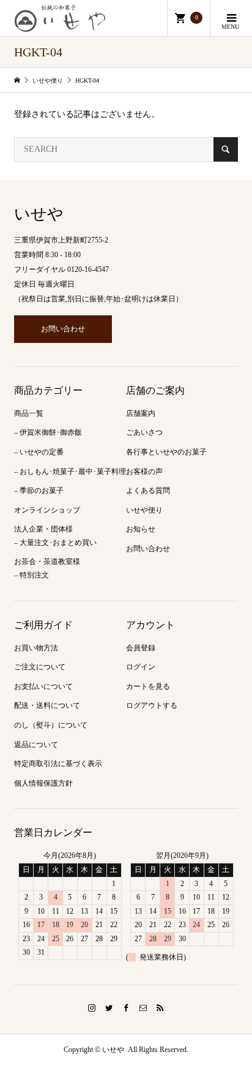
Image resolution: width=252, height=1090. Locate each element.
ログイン (140, 667)
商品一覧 (28, 413)
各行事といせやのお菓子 (166, 452)
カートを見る (148, 686)
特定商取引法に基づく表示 (58, 763)
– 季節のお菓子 (39, 490)
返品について (36, 744)
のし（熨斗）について (50, 725)
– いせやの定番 (39, 452)
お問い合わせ (63, 329)
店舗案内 (140, 413)
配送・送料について (47, 705)
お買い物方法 (36, 648)
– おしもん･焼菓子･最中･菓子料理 (70, 471)
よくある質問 (148, 490)
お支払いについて (43, 686)
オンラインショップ (47, 510)
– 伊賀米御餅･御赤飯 (48, 432)
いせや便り (144, 510)
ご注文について (39, 667)
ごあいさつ (144, 432)
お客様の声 (144, 471)
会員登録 (140, 648)
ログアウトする (151, 705)
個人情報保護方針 (43, 783)
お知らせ (140, 529)
